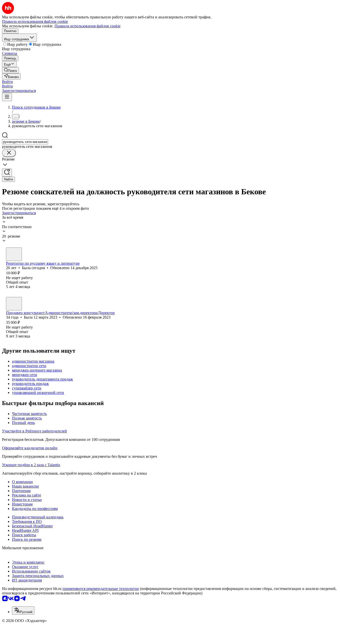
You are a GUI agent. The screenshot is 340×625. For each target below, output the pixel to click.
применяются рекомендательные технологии (100, 588)
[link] (10, 70)
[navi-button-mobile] (7, 97)
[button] (7, 82)
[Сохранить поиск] (7, 172)
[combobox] (25, 141)
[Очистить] (9, 153)
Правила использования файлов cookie (87, 26)
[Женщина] (14, 254)
